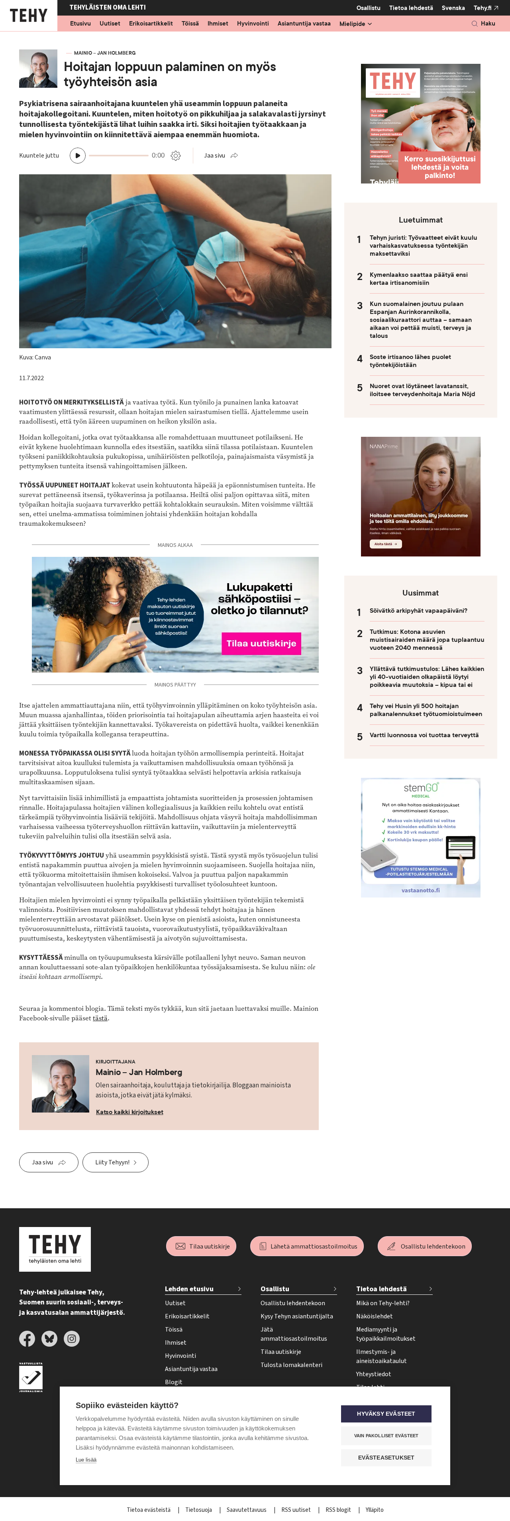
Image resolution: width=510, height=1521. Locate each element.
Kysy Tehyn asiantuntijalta (297, 1316)
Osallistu (369, 8)
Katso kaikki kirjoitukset (129, 1112)
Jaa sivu (214, 155)
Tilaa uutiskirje (209, 1246)
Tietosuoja (199, 1510)
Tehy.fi (483, 8)
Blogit (173, 1382)
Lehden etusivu (189, 1289)
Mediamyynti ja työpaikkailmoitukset (386, 1334)
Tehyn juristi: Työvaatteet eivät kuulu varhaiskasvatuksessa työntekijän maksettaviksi (423, 246)
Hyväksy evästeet (386, 1414)
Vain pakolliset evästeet (386, 1435)
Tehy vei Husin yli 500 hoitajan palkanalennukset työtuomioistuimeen (426, 710)
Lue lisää (86, 1460)
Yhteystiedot (373, 1374)
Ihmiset (218, 24)
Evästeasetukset (386, 1458)
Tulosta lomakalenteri (291, 1365)
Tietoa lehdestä (411, 8)
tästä (100, 1018)
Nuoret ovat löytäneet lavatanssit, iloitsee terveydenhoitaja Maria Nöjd (422, 390)
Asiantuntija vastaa (304, 24)
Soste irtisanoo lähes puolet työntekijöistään (410, 361)
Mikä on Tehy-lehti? (383, 1303)
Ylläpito (375, 1510)
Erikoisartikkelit (151, 24)
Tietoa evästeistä (149, 1510)
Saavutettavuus (247, 1510)
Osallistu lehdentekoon (433, 1246)
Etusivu (80, 24)
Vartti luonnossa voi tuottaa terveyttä (424, 735)
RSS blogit (339, 1510)
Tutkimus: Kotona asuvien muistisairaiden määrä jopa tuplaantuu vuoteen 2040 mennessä (427, 640)
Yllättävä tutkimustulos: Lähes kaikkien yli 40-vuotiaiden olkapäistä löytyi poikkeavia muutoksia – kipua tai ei (427, 677)
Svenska (453, 8)
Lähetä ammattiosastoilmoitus (314, 1246)
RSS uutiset (296, 1510)
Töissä (190, 24)
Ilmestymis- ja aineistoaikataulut (381, 1356)
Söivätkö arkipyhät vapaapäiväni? (418, 611)
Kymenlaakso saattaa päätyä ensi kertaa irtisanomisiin (419, 279)
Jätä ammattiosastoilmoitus (294, 1334)
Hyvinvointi (253, 24)
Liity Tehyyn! (112, 1162)
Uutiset (110, 24)
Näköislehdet (374, 1316)
